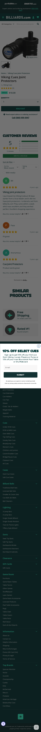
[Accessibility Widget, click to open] (3, 724)
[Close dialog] (38, 346)
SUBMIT (20, 375)
